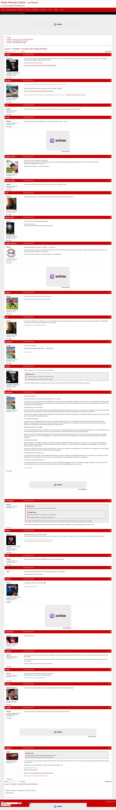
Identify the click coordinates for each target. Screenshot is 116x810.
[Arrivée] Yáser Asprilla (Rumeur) (34, 49)
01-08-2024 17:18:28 (28, 530)
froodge (8, 80)
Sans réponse (22, 13)
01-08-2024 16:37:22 (28, 80)
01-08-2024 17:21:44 (28, 555)
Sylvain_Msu (9, 217)
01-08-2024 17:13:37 (28, 500)
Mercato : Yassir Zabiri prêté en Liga (16, 42)
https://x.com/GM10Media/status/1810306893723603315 (38, 91)
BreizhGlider (9, 501)
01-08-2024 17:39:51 (28, 579)
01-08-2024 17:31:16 (28, 567)
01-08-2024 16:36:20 (28, 54)
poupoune (8, 342)
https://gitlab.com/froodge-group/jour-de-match (76, 94)
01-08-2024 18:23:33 (28, 748)
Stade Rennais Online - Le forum (19, 2)
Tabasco (8, 651)
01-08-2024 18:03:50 (28, 683)
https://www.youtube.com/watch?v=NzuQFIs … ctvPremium (39, 247)
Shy (6, 193)
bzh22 (7, 555)
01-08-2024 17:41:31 (28, 651)
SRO (56, 9)
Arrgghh (8, 708)
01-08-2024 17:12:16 (28, 392)
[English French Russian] (4, 805)
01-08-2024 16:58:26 (28, 317)
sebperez (8, 748)
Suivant (23, 51)
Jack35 (7, 54)
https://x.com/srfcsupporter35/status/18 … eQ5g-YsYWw (38, 348)
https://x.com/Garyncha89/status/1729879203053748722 (38, 773)
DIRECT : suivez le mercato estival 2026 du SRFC (20, 39)
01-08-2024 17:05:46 (28, 366)
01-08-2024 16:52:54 (28, 192)
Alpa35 (7, 292)
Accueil (3, 9)
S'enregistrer (35, 9)
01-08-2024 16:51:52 (28, 156)
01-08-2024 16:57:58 (28, 292)
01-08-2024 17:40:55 (28, 631)
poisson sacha (10, 156)
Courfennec (9, 632)
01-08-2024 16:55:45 (28, 243)
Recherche (28, 9)
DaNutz (7, 530)
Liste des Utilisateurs (11, 9)
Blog (62, 9)
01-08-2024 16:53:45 (28, 217)
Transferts (16, 49)
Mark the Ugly (10, 180)
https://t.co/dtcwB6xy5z (30, 396)
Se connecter (43, 9)
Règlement (21, 9)
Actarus (8, 579)
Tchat (50, 9)
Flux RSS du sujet (110, 801)
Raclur (7, 117)
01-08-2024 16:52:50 (28, 180)
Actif (17, 13)
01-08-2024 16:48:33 (28, 105)
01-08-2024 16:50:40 (28, 117)
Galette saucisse (11, 243)
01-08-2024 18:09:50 (28, 707)
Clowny (7, 684)
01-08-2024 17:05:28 (28, 341)
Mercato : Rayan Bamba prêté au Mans (17, 41)
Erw (6, 105)
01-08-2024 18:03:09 (28, 669)
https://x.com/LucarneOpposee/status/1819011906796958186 (40, 65)
